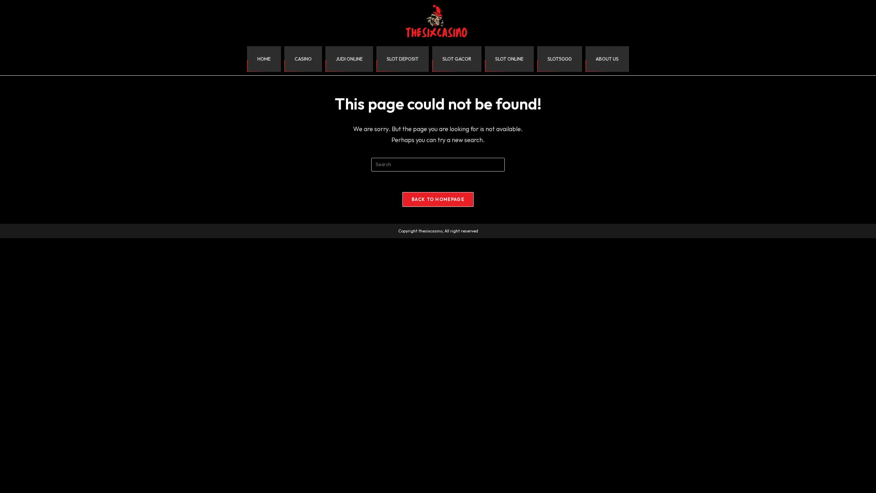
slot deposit (402, 59)
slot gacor (456, 59)
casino (303, 59)
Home (264, 59)
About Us (607, 59)
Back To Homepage (438, 199)
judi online (349, 59)
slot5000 (560, 59)
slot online (509, 59)
